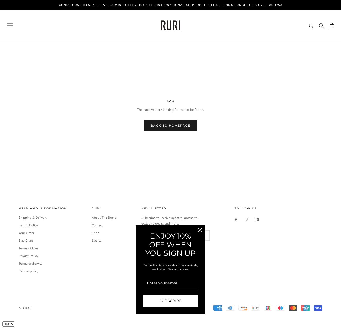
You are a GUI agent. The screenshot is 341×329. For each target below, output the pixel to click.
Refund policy (28, 271)
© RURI (25, 308)
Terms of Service (30, 263)
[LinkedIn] (257, 219)
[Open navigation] (10, 25)
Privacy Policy (28, 256)
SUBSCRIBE (170, 301)
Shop (95, 233)
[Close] (199, 230)
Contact (97, 225)
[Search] (321, 25)
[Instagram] (246, 219)
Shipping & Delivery (33, 217)
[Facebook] (236, 219)
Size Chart (26, 240)
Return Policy (28, 225)
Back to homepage (170, 125)
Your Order (26, 233)
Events (96, 240)
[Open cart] (332, 25)
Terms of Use (28, 248)
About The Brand (104, 217)
